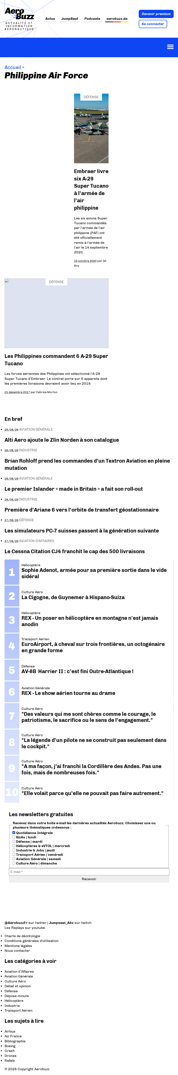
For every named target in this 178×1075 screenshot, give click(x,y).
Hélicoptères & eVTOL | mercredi (42, 846)
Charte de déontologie (22, 936)
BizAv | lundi (25, 837)
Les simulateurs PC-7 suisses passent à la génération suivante (82, 530)
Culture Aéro (15, 981)
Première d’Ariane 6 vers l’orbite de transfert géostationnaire (82, 510)
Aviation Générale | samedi (38, 859)
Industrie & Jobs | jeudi (35, 850)
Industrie (28, 450)
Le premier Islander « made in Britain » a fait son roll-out (74, 489)
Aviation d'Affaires (36, 541)
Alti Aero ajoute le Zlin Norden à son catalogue (62, 440)
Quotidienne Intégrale (34, 833)
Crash (10, 1051)
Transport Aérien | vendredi (39, 855)
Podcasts (92, 19)
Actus (50, 19)
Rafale (10, 1060)
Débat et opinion (18, 986)
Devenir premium (156, 14)
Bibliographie (15, 1041)
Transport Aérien (18, 1010)
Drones (10, 1056)
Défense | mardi (28, 841)
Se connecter (153, 24)
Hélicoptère (14, 1001)
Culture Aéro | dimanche (36, 863)
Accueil (13, 67)
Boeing (10, 1046)
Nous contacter (17, 951)
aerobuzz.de (117, 19)
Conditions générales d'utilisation (31, 941)
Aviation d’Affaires (19, 971)
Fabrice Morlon (47, 392)
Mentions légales (18, 946)
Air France (13, 1036)
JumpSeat (69, 19)
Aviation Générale (36, 429)
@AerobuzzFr (16, 923)
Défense (91, 97)
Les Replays (14, 928)
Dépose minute (17, 996)
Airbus (10, 1031)
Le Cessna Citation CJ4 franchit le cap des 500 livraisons (75, 551)
